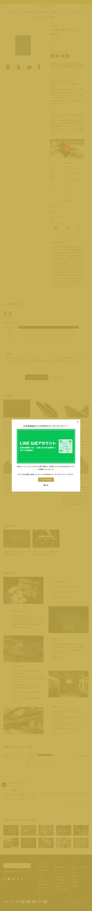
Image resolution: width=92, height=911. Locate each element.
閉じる (46, 485)
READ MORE (46, 480)
